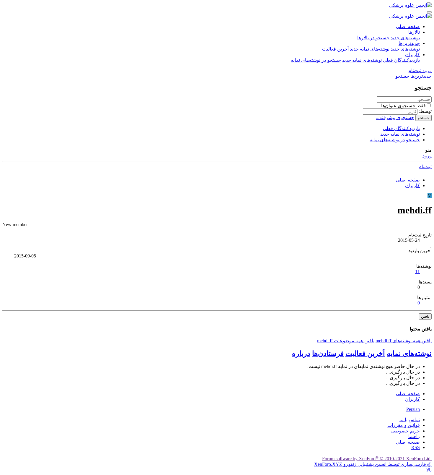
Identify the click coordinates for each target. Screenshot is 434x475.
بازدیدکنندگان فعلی (401, 60)
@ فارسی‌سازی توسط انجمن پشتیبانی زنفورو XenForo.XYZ (373, 464)
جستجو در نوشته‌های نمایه (316, 60)
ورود (427, 155)
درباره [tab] (301, 353)
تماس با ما (409, 419)
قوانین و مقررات (403, 425)
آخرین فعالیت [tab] (365, 353)
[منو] (429, 12)
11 (417, 271)
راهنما (414, 436)
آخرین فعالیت (335, 48)
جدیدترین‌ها (409, 43)
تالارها (414, 32)
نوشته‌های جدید (405, 37)
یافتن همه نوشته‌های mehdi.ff (404, 340)
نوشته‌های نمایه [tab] (409, 353)
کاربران (412, 54)
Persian (413, 409)
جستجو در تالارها (373, 37)
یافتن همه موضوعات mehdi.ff (345, 340)
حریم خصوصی (405, 430)
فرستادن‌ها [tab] (328, 353)
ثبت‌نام (425, 166)
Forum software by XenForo (377, 458)
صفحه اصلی (408, 26)
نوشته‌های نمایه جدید (369, 48)
